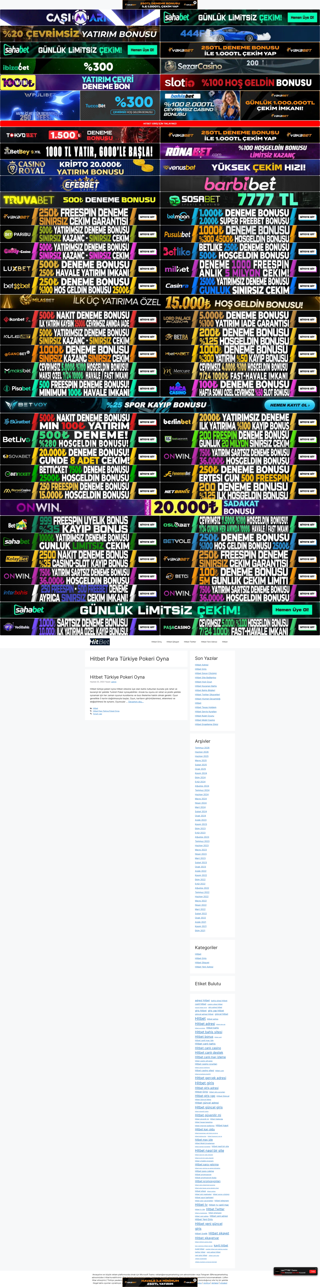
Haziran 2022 (201, 896)
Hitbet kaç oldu (205, 1129)
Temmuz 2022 (202, 892)
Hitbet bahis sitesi (208, 1032)
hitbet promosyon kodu (205, 1177)
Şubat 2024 (201, 811)
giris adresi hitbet (215, 1007)
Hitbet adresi (205, 1024)
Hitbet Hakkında (216, 1119)
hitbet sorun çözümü (221, 1194)
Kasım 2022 (201, 875)
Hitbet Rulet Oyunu (204, 716)
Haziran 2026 (202, 752)
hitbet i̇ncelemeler (201, 1258)
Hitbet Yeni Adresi (209, 642)
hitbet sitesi (200, 1191)
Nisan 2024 (201, 803)
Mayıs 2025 (201, 760)
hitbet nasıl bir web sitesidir (204, 1155)
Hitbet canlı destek (209, 1052)
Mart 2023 (200, 858)
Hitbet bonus (204, 1036)
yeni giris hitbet (201, 1255)
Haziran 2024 (202, 794)
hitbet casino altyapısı (203, 1061)
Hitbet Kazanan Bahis (206, 686)
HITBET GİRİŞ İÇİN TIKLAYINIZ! (160, 123)
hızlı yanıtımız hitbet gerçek (204, 1246)
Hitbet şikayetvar (207, 1238)
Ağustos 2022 (202, 888)
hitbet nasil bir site (220, 1146)
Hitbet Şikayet (173, 642)
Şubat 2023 (201, 862)
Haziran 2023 (202, 845)
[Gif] (160, 302)
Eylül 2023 (200, 833)
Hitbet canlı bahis (205, 1043)
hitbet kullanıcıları (200, 1136)
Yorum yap (97, 714)
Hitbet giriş (204, 1083)
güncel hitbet (221, 1014)
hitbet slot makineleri (203, 1194)
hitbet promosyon (203, 1174)
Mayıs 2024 (201, 799)
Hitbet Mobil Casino (205, 720)
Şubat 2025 (201, 764)
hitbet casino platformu (202, 1067)
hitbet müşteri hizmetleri (202, 1146)
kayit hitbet (221, 1245)
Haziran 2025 (201, 756)
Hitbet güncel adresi (207, 1102)
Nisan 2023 (201, 854)
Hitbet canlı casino (208, 1048)
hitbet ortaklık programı (204, 1161)
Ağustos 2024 (202, 786)
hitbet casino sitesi (204, 1070)
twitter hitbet (200, 1252)
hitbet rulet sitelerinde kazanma (205, 1185)
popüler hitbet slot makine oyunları (217, 1249)
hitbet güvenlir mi (202, 1119)
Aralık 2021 (200, 922)
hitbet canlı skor (213, 1255)
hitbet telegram (221, 1200)
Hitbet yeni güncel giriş (208, 1226)
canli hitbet (200, 1004)
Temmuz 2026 (202, 747)
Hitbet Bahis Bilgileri (205, 690)
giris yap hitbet (216, 1010)
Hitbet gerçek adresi (210, 1078)
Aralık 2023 (200, 820)
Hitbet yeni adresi (219, 1216)
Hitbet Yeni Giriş (204, 1219)
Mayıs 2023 (201, 850)
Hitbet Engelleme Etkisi (206, 724)
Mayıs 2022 (201, 901)
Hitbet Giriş (157, 642)
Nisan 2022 (200, 905)
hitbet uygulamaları (201, 1213)
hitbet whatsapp (215, 1213)
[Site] (80, 216)
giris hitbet (201, 1010)
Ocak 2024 (200, 816)
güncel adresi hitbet (204, 1014)
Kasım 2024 (201, 773)
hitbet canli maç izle (204, 1040)
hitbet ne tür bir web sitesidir (204, 1158)
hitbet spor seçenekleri (204, 1201)
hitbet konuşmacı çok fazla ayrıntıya (206, 1133)
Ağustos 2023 (202, 837)
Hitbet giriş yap (205, 1096)
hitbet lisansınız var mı (215, 1136)
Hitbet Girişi (201, 1091)
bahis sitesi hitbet (219, 1000)
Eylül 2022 (200, 884)
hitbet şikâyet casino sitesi (203, 1242)
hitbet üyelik (201, 1233)
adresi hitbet (202, 1000)
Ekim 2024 (200, 777)
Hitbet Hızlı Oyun (203, 682)
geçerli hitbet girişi (201, 1007)
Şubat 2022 (201, 913)
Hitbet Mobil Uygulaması (204, 1143)
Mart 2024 (200, 807)
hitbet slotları (211, 1191)
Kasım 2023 (201, 824)
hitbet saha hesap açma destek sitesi (207, 1188)
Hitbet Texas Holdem (205, 707)
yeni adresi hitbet (213, 1252)
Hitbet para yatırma (207, 1164)
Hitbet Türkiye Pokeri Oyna (117, 677)
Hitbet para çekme (204, 1171)
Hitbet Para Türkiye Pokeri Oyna (106, 711)
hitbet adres (212, 1019)
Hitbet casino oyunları (206, 1064)
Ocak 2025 (200, 769)
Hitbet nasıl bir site (209, 1150)
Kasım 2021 (201, 926)
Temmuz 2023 (202, 841)
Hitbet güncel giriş (209, 1107)
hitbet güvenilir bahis (201, 1111)
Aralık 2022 (200, 871)
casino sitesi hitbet (215, 1004)
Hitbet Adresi (201, 665)
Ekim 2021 (200, 930)
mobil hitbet (199, 1249)
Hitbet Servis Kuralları (206, 711)
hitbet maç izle (204, 1139)
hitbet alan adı (220, 1024)
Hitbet (225, 642)
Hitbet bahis (212, 1027)
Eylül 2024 (200, 782)
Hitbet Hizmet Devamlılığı (207, 699)
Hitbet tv (201, 1204)
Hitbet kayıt (222, 1125)
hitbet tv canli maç (219, 1204)
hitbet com (219, 1071)
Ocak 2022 (200, 918)
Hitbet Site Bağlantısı (205, 677)
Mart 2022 (200, 909)
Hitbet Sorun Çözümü (206, 673)
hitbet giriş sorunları (217, 1092)
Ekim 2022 (200, 879)
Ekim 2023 (200, 828)
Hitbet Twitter (190, 642)
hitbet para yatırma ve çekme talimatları (207, 1168)
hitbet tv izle (200, 1209)
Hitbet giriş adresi (206, 1088)
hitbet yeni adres (201, 1216)
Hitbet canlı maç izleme (210, 1057)
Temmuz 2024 (202, 790)
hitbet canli (218, 1037)
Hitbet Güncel (222, 1096)
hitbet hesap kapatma (203, 1122)
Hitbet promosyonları (207, 1181)
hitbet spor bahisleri (204, 1197)
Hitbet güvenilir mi (208, 1115)
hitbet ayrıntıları (200, 1028)
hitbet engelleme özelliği (203, 1074)
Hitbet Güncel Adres (203, 1100)
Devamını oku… (136, 701)
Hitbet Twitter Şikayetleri (207, 694)
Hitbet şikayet (219, 1233)
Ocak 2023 (200, 867)
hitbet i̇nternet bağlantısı (204, 1126)
